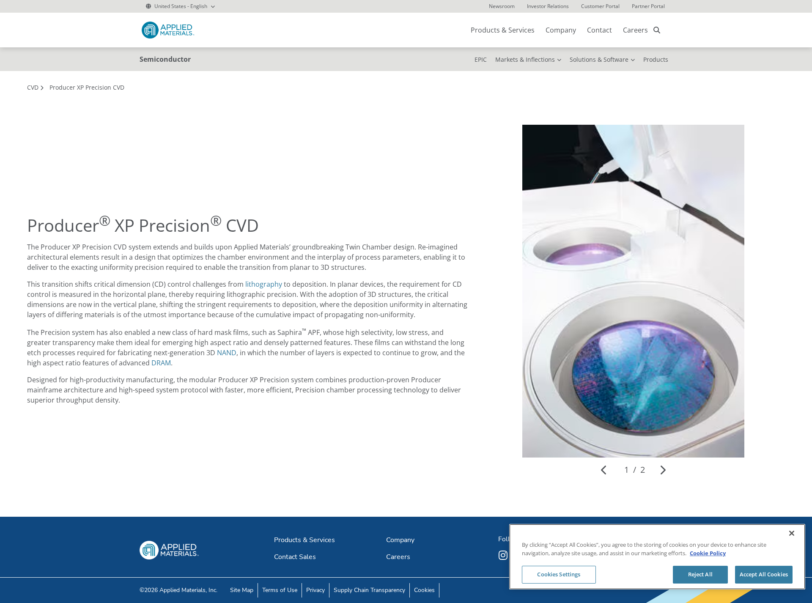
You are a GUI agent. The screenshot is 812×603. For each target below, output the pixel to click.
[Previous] (604, 469)
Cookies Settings (558, 574)
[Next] (662, 469)
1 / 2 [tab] (634, 469)
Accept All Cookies (764, 574)
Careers (635, 30)
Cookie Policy (708, 553)
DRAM (161, 362)
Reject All (700, 574)
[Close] (791, 533)
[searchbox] (656, 30)
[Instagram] (504, 555)
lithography (263, 284)
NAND (226, 352)
